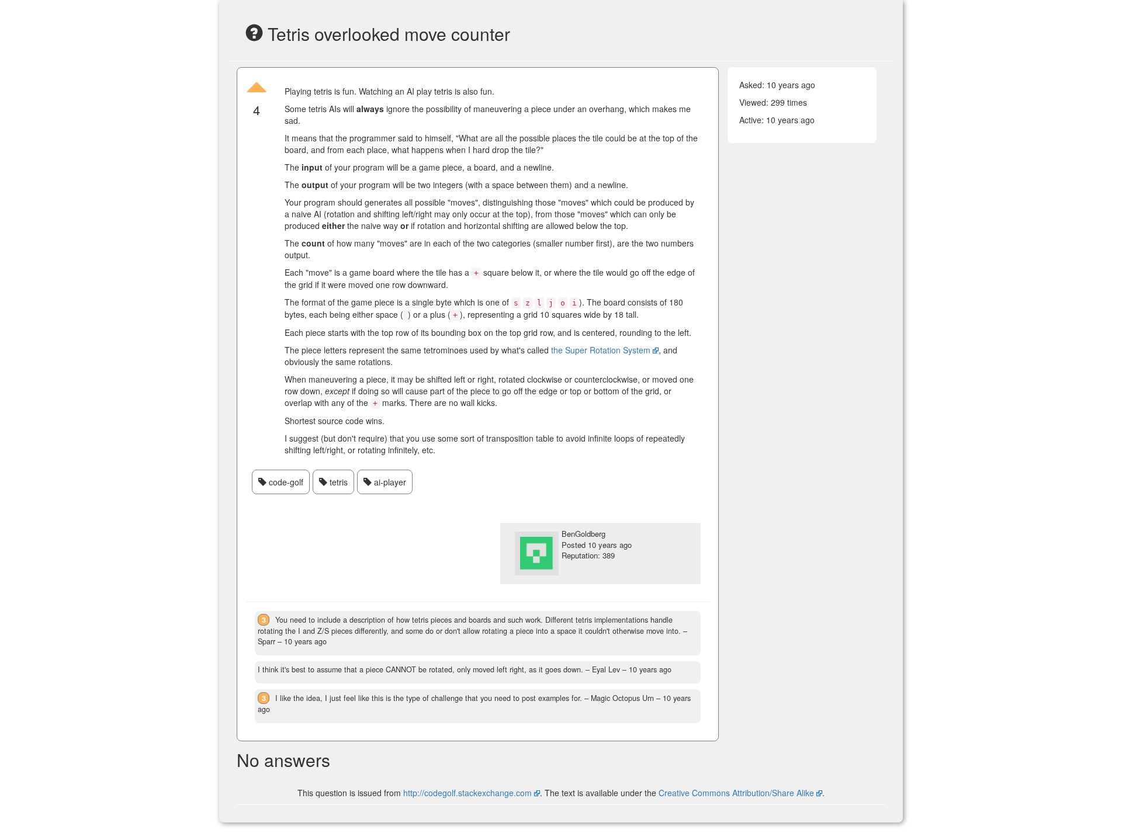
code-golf (284, 482)
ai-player (389, 482)
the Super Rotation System (600, 350)
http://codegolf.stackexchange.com (467, 793)
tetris (337, 482)
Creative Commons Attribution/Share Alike (737, 793)
